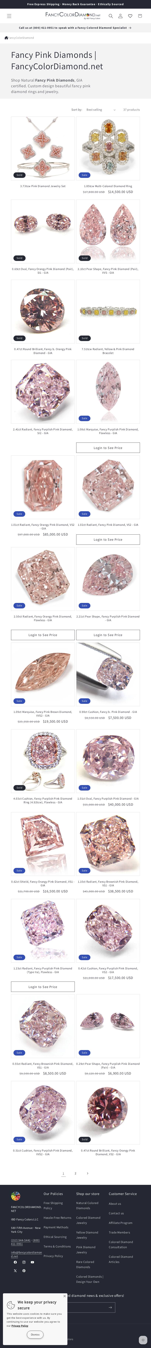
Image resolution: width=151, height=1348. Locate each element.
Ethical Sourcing (55, 1237)
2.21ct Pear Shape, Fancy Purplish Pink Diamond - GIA (108, 618)
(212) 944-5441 (21, 1240)
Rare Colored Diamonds (85, 1264)
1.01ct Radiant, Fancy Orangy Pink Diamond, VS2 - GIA (43, 526)
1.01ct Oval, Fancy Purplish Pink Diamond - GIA (108, 798)
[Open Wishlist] (130, 16)
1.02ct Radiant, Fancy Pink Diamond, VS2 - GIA (108, 524)
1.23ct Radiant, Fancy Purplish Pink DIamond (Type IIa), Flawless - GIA (43, 970)
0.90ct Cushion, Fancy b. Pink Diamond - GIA (108, 712)
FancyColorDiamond (21, 37)
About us (115, 1204)
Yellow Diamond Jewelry (87, 1235)
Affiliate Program (120, 1223)
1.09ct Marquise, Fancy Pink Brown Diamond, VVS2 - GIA (43, 713)
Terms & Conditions (57, 1246)
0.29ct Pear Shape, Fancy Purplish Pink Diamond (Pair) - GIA (108, 1065)
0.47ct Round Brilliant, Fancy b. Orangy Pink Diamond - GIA (43, 350)
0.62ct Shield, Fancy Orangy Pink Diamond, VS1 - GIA (43, 883)
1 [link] (63, 1173)
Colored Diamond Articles (121, 1259)
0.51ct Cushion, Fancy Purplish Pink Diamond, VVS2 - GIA (43, 1152)
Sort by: (76, 110)
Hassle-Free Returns (57, 1218)
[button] (9, 16)
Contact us (116, 1213)
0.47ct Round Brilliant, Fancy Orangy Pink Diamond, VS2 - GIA (108, 1152)
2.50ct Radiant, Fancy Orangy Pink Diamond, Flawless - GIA (43, 618)
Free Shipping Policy (53, 1205)
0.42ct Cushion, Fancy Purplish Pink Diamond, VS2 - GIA (108, 970)
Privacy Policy (53, 1256)
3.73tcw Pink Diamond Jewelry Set (43, 186)
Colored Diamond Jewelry (88, 1220)
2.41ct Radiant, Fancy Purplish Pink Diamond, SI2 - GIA (43, 431)
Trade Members (119, 1232)
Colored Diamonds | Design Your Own (89, 1279)
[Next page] (87, 1173)
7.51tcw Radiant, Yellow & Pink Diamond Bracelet (108, 350)
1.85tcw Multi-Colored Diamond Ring (108, 186)
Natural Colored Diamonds (87, 1205)
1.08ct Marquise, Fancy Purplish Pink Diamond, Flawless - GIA (108, 431)
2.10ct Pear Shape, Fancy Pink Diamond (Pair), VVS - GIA (108, 270)
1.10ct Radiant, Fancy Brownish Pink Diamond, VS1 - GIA (108, 883)
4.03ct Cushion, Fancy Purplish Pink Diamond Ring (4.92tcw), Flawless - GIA (42, 800)
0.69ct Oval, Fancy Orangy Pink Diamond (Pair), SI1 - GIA (43, 270)
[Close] (64, 1296)
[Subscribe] (110, 1307)
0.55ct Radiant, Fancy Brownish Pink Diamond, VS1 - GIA (43, 1065)
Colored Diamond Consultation (121, 1244)
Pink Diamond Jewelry (86, 1249)
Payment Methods (56, 1227)
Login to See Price (108, 448)
